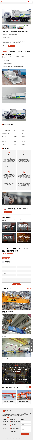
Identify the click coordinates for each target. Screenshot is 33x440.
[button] (27, 387)
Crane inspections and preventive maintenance (23, 380)
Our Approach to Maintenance (9, 375)
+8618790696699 (13, 424)
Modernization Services (23, 375)
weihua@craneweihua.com (15, 421)
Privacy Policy (26, 438)
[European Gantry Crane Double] (9, 395)
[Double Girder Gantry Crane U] (24, 395)
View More (28, 288)
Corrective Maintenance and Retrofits (10, 380)
